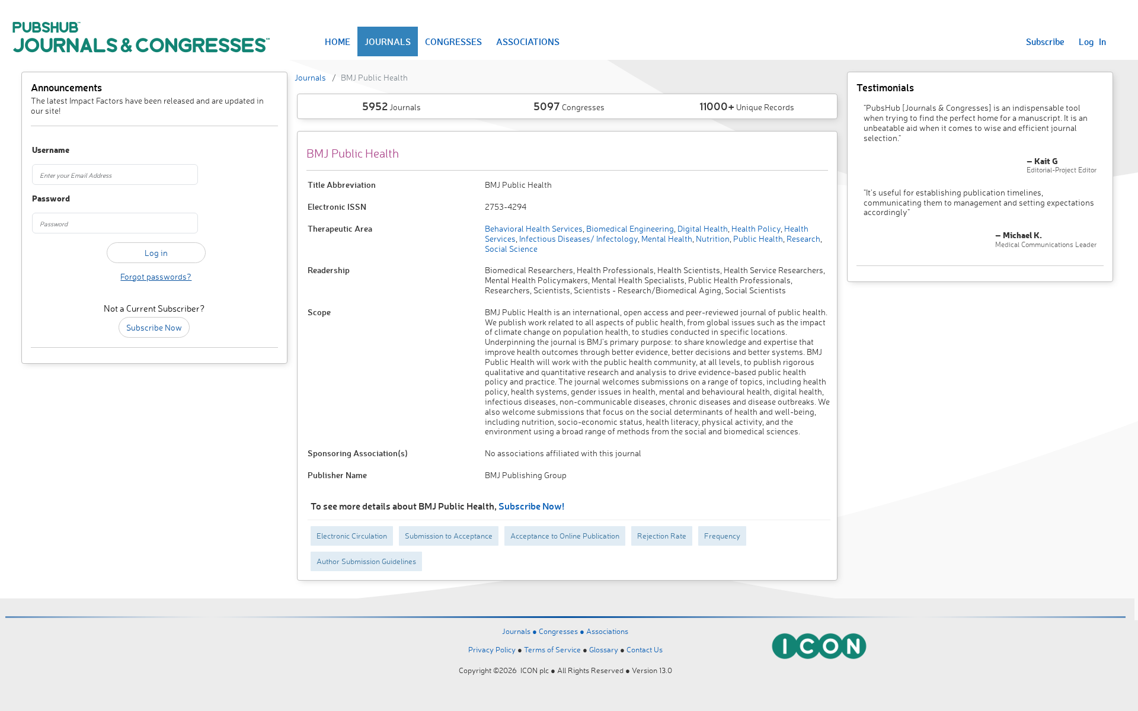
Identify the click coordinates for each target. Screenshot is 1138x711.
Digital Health (702, 228)
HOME (337, 41)
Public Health (757, 238)
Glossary (603, 649)
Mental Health (666, 238)
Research (802, 238)
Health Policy (755, 228)
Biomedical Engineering (629, 228)
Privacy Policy (492, 649)
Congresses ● (562, 631)
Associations (607, 631)
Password (51, 199)
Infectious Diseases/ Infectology (577, 238)
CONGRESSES (453, 41)
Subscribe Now (154, 327)
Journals (310, 77)
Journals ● (520, 631)
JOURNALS (388, 41)
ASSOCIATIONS (528, 41)
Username (50, 150)
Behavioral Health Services (534, 228)
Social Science (511, 249)
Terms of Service (552, 649)
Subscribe (1045, 41)
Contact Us (644, 649)
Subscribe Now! (531, 505)
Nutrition (712, 238)
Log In (1092, 41)
